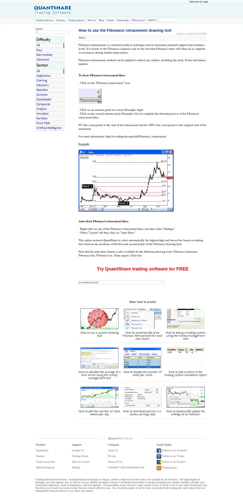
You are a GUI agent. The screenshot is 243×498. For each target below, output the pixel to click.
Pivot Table (43, 123)
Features (61, 20)
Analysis (41, 109)
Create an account (45, 461)
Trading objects (76, 20)
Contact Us (78, 450)
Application (43, 75)
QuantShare (42, 450)
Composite (43, 104)
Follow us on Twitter (173, 456)
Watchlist (42, 90)
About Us (113, 450)
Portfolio (41, 118)
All (38, 45)
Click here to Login (198, 2)
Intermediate (44, 55)
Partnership (123, 20)
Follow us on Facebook (174, 450)
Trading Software (45, 20)
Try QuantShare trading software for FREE (143, 268)
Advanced (42, 59)
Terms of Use (115, 461)
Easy (39, 50)
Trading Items (169, 467)
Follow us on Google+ (174, 461)
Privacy (112, 456)
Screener (42, 94)
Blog (101, 20)
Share (81, 37)
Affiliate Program (45, 467)
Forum (110, 20)
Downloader (44, 99)
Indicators (42, 85)
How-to (92, 20)
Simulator (42, 113)
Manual (76, 467)
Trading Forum (80, 456)
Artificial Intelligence (49, 128)
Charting (41, 80)
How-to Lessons (80, 461)
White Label (138, 20)
